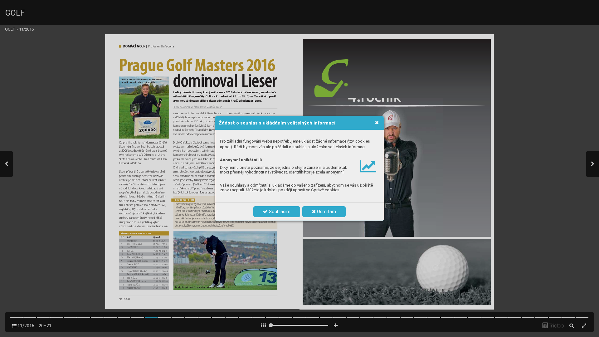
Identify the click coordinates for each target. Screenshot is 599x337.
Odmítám (326, 211)
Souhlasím (279, 211)
